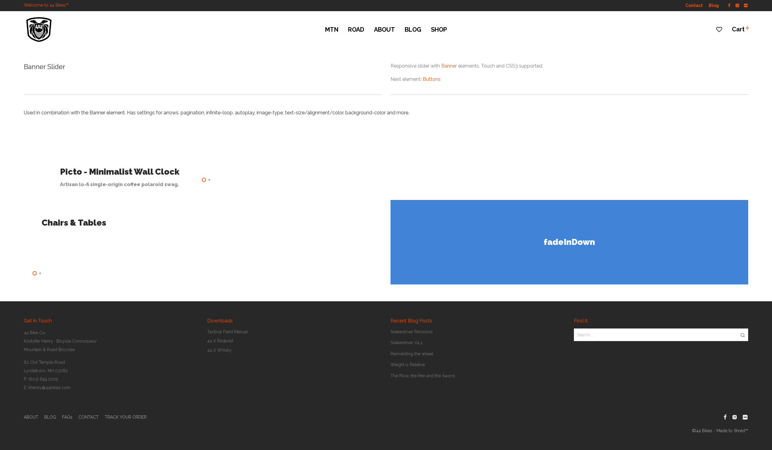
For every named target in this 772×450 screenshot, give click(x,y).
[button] (742, 335)
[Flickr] (746, 5)
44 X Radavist (220, 340)
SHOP (439, 29)
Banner (449, 66)
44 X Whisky (219, 350)
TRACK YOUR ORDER (126, 417)
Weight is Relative (408, 364)
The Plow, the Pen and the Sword (423, 375)
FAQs (67, 417)
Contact (694, 5)
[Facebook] (729, 5)
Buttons (432, 79)
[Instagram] (737, 5)
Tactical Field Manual (227, 331)
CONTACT (88, 417)
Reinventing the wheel (412, 353)
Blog (714, 5)
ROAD (356, 29)
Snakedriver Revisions (412, 331)
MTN (331, 29)
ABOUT (384, 29)
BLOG (413, 29)
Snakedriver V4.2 (407, 342)
